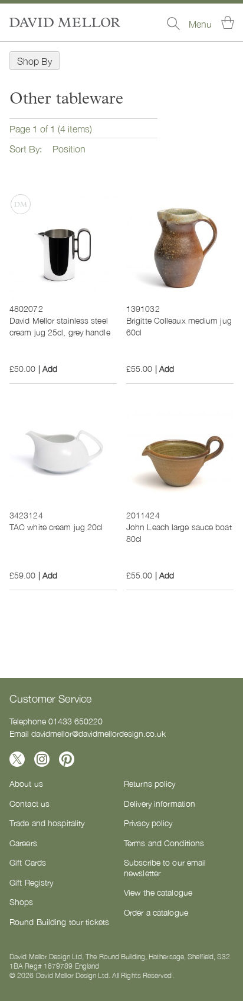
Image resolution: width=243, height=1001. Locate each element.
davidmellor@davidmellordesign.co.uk (98, 733)
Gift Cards (27, 862)
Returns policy (150, 783)
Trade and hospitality (46, 823)
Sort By (24, 148)
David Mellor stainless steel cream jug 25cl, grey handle (59, 326)
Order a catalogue (156, 912)
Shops (21, 901)
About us (26, 783)
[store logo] (64, 22)
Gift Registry (31, 882)
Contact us (29, 803)
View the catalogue (158, 892)
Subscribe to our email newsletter (165, 867)
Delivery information (159, 803)
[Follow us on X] (17, 759)
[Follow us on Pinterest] (66, 759)
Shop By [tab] (34, 61)
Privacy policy (148, 823)
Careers (23, 843)
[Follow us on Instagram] (42, 759)
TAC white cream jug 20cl (56, 527)
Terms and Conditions (164, 843)
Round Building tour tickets (59, 921)
